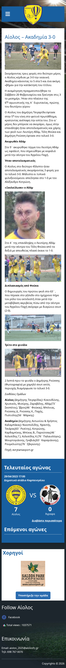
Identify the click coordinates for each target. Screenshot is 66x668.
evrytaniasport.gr (23, 450)
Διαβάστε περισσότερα (47, 520)
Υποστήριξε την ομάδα (33, 595)
